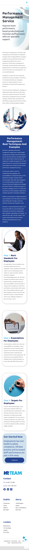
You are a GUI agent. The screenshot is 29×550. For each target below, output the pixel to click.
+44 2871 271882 (10, 482)
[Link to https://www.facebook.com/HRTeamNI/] (4, 489)
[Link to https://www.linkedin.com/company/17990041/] (8, 489)
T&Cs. (19, 541)
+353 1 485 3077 (12, 485)
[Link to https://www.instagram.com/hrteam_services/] (11, 489)
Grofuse (19, 542)
